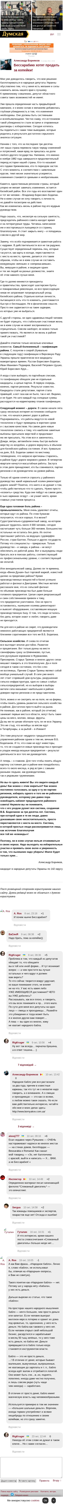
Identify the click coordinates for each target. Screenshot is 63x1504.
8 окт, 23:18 (30, 913)
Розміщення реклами (29, 1491)
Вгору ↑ (57, 1480)
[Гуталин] (9, 1232)
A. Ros (18, 913)
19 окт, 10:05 (26, 1260)
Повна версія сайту (9, 1491)
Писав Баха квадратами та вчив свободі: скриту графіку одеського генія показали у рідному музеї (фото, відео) (13, 23)
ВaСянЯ (13, 934)
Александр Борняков (27, 60)
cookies (35, 1500)
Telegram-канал (21, 1495)
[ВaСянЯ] (2, 934)
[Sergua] (6, 1207)
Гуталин (22, 1232)
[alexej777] (2, 1136)
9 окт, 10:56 (38, 1042)
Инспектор (15, 1179)
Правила (44, 1480)
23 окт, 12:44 (39, 1436)
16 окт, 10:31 (37, 1232)
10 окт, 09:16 (34, 1136)
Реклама (31, 56)
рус (52, 34)
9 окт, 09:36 (34, 955)
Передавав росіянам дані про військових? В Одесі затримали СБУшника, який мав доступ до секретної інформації (46, 23)
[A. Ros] (5, 911)
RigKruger (15, 955)
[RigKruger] (2, 955)
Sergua (16, 1207)
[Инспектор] (2, 1179)
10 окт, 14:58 (30, 1207)
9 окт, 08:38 (27, 934)
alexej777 (14, 1136)
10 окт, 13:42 (53, 1074)
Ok (45, 1500)
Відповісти (20, 925)
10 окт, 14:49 (36, 1179)
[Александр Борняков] (6, 1074)
